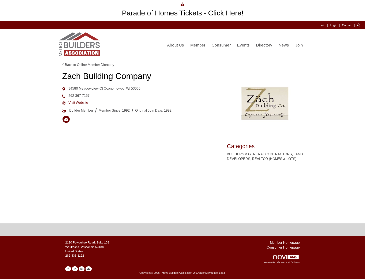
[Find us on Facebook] (68, 268)
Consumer (221, 45)
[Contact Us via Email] (89, 268)
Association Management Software (282, 262)
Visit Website (78, 102)
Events (243, 45)
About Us (175, 45)
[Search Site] (359, 25)
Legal (222, 272)
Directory (264, 45)
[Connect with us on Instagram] (81, 268)
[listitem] (324, 25)
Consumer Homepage (283, 247)
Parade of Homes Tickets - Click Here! (182, 13)
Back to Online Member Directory (89, 65)
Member (197, 45)
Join (299, 45)
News (284, 45)
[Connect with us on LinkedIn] (75, 268)
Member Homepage (285, 242)
